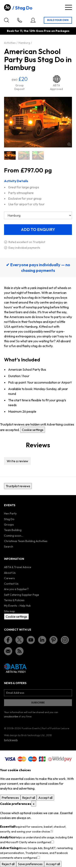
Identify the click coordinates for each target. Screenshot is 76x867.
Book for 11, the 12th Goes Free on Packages (38, 31)
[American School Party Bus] (10, 155)
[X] (19, 640)
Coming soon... (13, 535)
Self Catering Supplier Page (21, 595)
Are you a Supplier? (16, 589)
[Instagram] (65, 640)
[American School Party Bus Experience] (38, 155)
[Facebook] (8, 640)
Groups (9, 524)
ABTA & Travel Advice (17, 567)
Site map (9, 611)
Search (8, 546)
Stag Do (23, 8)
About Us (10, 573)
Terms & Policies (14, 600)
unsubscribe (11, 716)
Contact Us (11, 583)
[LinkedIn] (42, 640)
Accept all (45, 798)
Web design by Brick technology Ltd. (24, 735)
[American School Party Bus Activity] (24, 155)
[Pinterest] (53, 640)
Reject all (28, 798)
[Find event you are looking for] (6, 20)
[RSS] (19, 651)
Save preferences (30, 864)
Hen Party (10, 513)
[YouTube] (30, 640)
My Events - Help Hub (17, 605)
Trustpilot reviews (18, 486)
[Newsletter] (8, 651)
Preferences (10, 798)
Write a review (17, 461)
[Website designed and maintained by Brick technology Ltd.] (11, 740)
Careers (9, 578)
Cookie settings (32, 430)
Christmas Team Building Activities (25, 541)
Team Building (12, 530)
